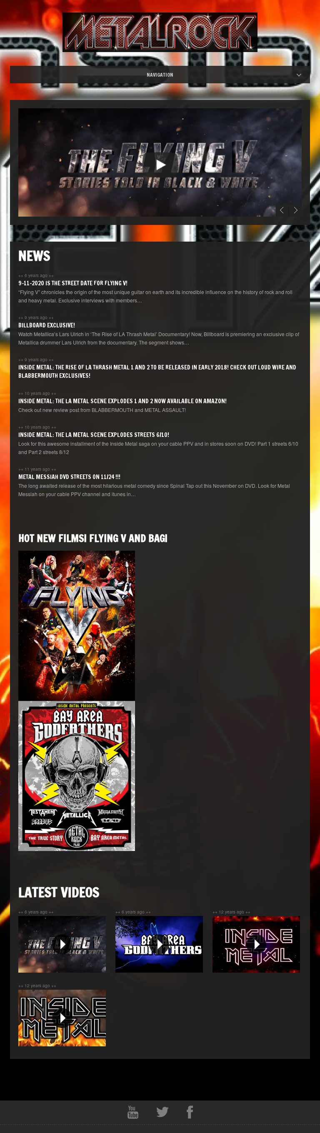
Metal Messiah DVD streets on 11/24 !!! (69, 477)
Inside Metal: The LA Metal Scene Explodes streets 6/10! (93, 435)
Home (167, 74)
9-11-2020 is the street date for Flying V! (73, 283)
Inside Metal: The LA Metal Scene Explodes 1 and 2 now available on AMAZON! (122, 401)
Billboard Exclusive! (46, 325)
